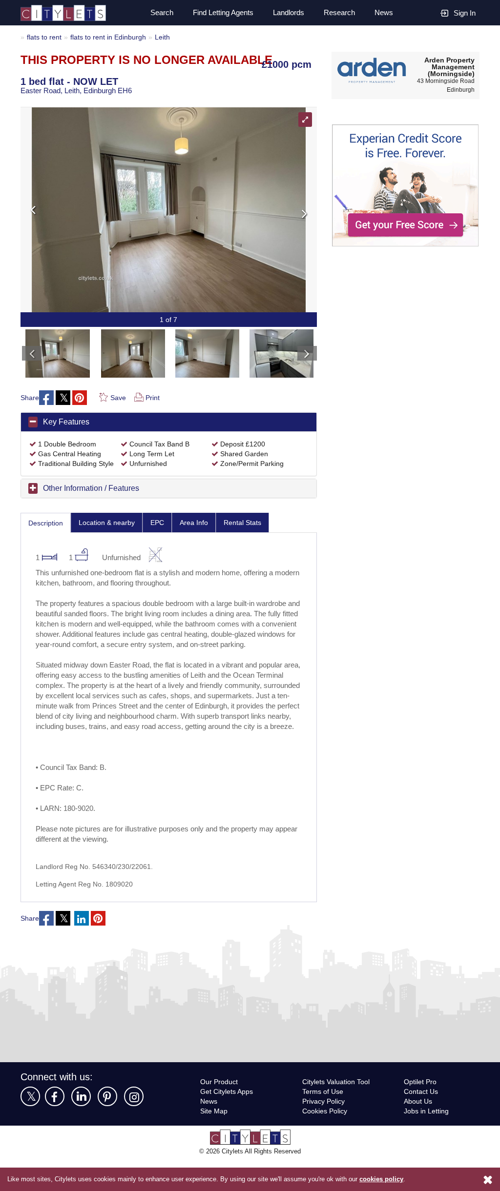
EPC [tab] (162, 532)
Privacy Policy (324, 1132)
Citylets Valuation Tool (338, 1112)
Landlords (288, 13)
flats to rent (45, 36)
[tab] (168, 422)
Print (153, 398)
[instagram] (134, 1127)
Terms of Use (323, 1122)
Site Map (214, 1142)
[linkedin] (81, 1127)
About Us (419, 1132)
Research (339, 13)
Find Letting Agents (219, 13)
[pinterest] (107, 1127)
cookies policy (381, 1179)
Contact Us (421, 1122)
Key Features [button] (66, 422)
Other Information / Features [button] (96, 498)
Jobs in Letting (427, 1142)
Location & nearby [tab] (111, 532)
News (383, 13)
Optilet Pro (421, 1112)
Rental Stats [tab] (249, 532)
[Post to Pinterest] (80, 398)
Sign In (464, 13)
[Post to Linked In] (82, 949)
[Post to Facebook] (47, 398)
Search (156, 13)
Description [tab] (47, 533)
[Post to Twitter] (63, 398)
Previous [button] (99, 209)
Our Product (220, 1112)
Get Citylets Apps (228, 1122)
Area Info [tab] (199, 532)
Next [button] (237, 209)
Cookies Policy (325, 1142)
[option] (58, 351)
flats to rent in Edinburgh (113, 36)
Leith (171, 36)
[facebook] (54, 1127)
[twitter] (30, 1127)
